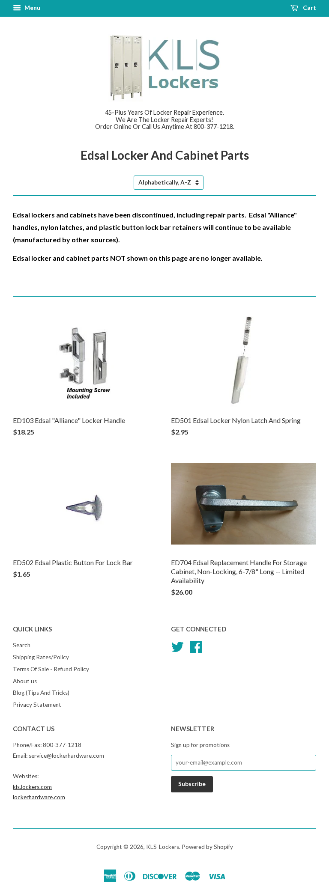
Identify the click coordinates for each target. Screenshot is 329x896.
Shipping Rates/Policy (41, 657)
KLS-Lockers (162, 846)
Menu (31, 7)
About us (25, 681)
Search (21, 645)
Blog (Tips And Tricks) (41, 692)
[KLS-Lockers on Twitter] (177, 645)
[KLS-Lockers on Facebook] (195, 645)
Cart (309, 7)
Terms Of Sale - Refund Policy (51, 669)
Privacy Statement (37, 704)
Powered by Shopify (207, 846)
